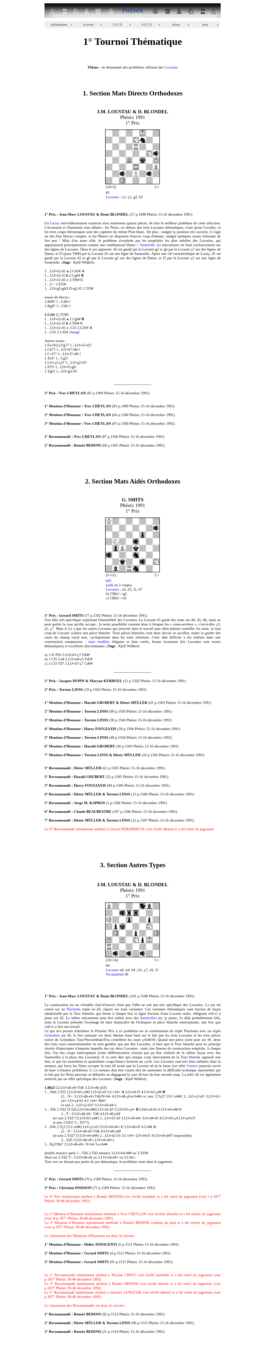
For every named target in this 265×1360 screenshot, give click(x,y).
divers (176, 24)
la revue (88, 24)
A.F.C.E (146, 24)
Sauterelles (148, 1018)
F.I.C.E (117, 24)
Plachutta (74, 1009)
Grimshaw (52, 1035)
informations (59, 24)
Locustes (171, 67)
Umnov (192, 1066)
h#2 (108, 581)
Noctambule (115, 974)
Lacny (54, 223)
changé (74, 332)
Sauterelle (147, 245)
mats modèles (99, 642)
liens (205, 24)
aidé (110, 585)
